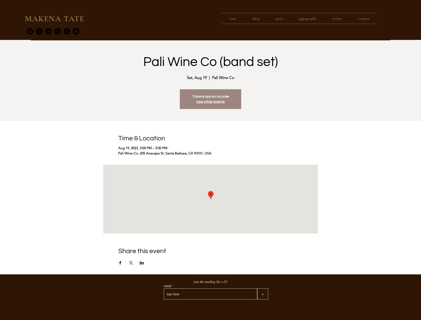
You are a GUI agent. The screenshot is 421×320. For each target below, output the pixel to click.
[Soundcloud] (48, 31)
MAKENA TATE (54, 19)
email (167, 286)
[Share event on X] (131, 263)
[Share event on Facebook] (120, 263)
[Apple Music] (39, 31)
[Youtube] (76, 31)
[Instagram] (57, 31)
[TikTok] (67, 31)
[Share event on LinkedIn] (142, 263)
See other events (210, 102)
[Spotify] (30, 31)
